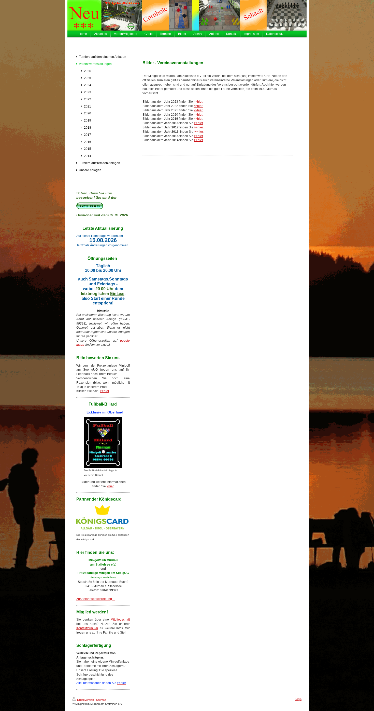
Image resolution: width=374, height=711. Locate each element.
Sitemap (101, 699)
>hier (110, 486)
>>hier (104, 391)
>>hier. (198, 101)
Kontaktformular (87, 628)
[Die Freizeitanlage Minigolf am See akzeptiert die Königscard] (103, 519)
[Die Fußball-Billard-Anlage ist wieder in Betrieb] (103, 442)
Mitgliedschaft (120, 619)
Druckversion (85, 699)
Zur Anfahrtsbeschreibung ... (95, 599)
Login (298, 699)
